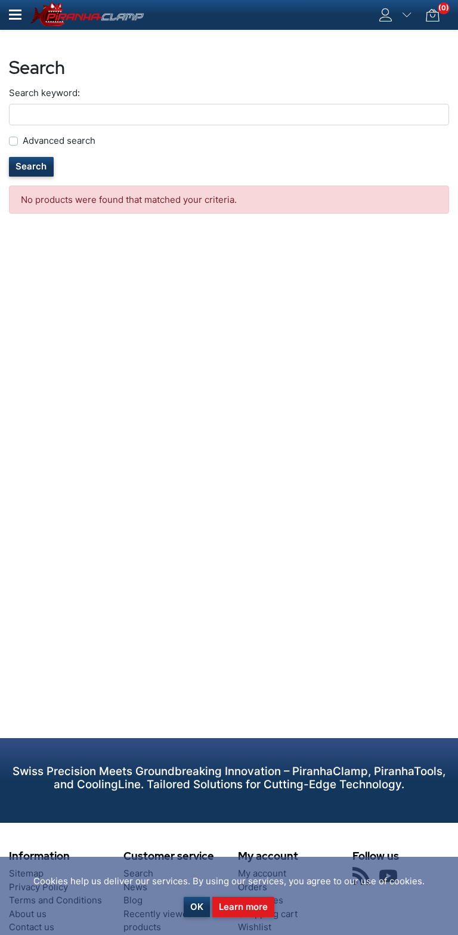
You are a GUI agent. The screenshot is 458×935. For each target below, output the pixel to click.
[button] (15, 14)
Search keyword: (44, 92)
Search (31, 166)
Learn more (243, 906)
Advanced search (59, 140)
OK (196, 906)
